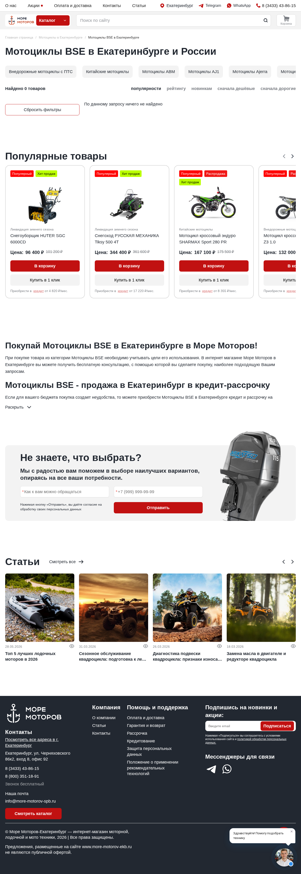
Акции (34, 5)
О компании (103, 717)
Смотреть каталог (33, 813)
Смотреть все (62, 561)
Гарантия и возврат (146, 725)
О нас (10, 5)
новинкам (201, 88)
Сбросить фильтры (42, 109)
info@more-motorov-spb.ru (30, 801)
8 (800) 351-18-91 (22, 776)
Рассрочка (137, 733)
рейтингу (176, 88)
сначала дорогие (278, 88)
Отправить (158, 507)
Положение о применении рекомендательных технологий (152, 768)
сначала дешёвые (236, 88)
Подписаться (277, 726)
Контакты (112, 5)
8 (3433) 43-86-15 (22, 768)
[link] (113, 37)
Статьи (139, 5)
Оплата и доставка (72, 5)
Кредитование (141, 741)
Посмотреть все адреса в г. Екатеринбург (32, 742)
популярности (146, 88)
